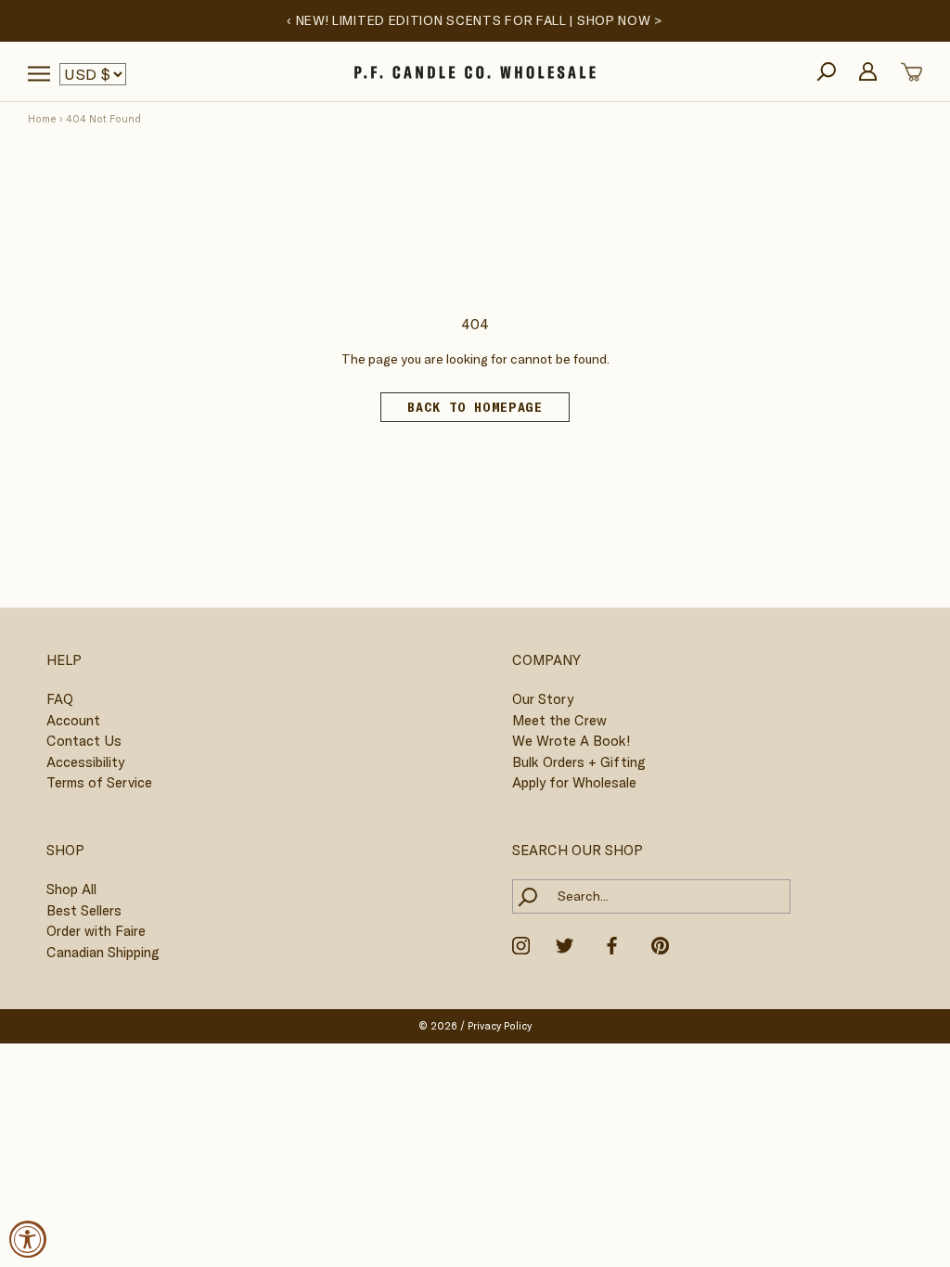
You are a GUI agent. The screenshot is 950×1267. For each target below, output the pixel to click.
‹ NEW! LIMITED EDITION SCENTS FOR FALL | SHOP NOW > (475, 20)
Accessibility (85, 762)
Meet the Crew (559, 720)
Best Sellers (84, 910)
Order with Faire (96, 931)
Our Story (542, 699)
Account (73, 720)
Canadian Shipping (103, 952)
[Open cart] (911, 72)
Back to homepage (474, 407)
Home (42, 118)
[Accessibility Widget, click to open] (27, 1239)
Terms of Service (99, 782)
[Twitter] (564, 944)
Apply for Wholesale (574, 782)
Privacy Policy (500, 1025)
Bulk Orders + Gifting (579, 762)
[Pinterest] (660, 944)
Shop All (71, 889)
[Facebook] (612, 944)
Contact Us (84, 740)
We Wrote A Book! (571, 740)
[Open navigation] (39, 74)
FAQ (59, 699)
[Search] (826, 72)
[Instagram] (521, 944)
